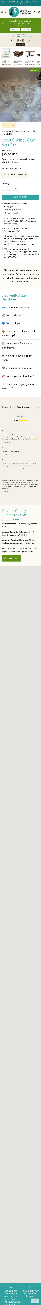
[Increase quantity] (15, 188)
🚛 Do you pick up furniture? (18, 376)
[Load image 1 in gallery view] (20, 94)
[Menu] (2, 12)
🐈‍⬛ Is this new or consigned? (18, 368)
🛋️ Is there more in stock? (16, 307)
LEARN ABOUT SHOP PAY (12, 168)
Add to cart (20, 197)
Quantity (5, 183)
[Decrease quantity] (4, 188)
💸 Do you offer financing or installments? (17, 345)
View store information (11, 213)
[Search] (6, 12)
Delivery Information (15, 175)
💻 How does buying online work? (17, 358)
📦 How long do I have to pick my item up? (18, 333)
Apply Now (15, 29)
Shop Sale (20, 44)
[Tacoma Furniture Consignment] (20, 12)
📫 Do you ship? (11, 323)
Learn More (26, 29)
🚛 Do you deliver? (12, 315)
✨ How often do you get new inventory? (18, 386)
